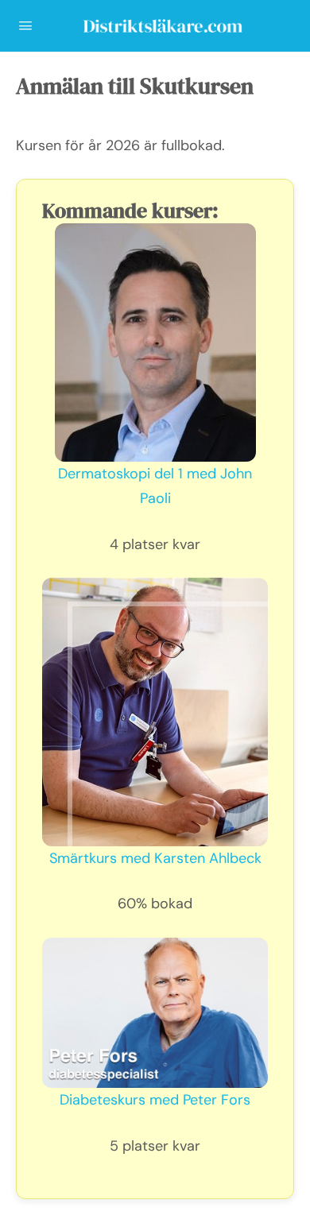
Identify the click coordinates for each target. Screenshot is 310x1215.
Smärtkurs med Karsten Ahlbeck (155, 858)
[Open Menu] (25, 25)
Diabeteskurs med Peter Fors (155, 1099)
